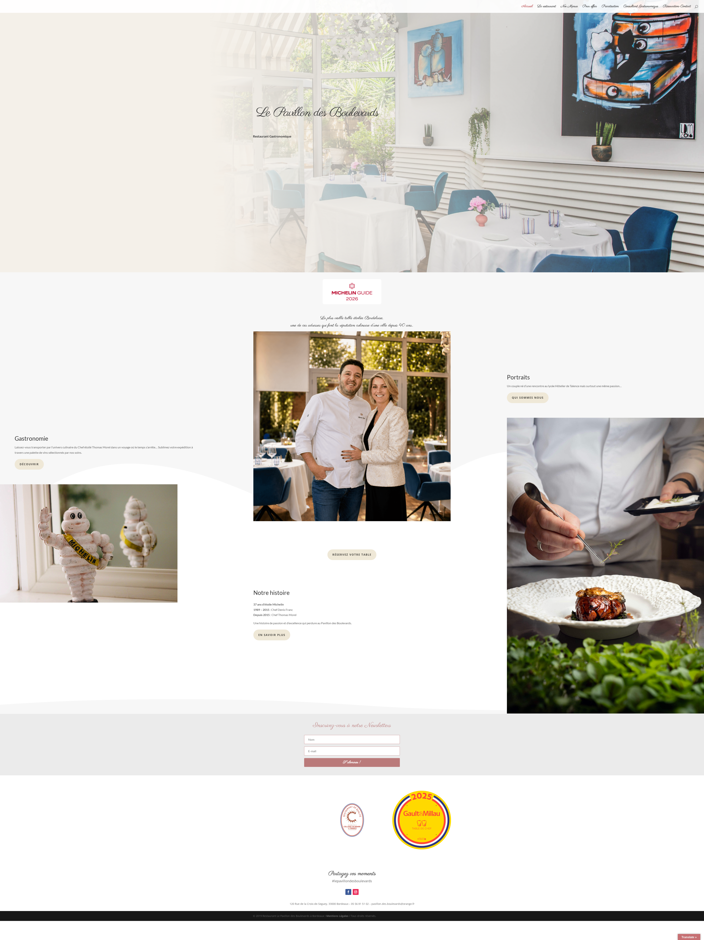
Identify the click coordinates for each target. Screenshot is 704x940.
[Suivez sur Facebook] (348, 892)
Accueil (527, 7)
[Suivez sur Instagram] (356, 892)
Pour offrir (589, 7)
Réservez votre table (351, 554)
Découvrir (29, 464)
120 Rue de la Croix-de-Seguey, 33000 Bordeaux (319, 904)
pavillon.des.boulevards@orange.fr (393, 904)
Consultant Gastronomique (641, 7)
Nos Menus (569, 7)
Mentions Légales (337, 916)
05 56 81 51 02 (360, 904)
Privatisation (610, 7)
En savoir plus (271, 635)
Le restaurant (546, 7)
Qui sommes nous (528, 397)
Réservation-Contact (677, 7)
